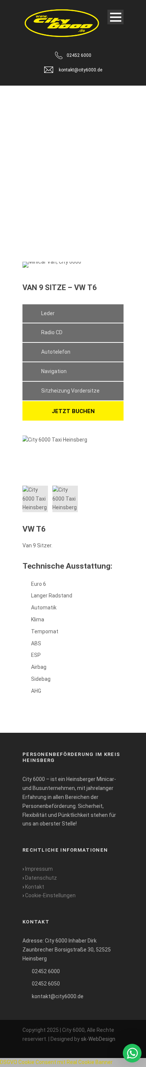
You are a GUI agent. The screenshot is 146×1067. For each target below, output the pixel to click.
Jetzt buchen (73, 411)
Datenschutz (41, 878)
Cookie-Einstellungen (50, 895)
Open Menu (115, 17)
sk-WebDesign (98, 1039)
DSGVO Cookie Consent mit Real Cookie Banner (56, 1062)
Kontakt (34, 887)
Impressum (39, 869)
